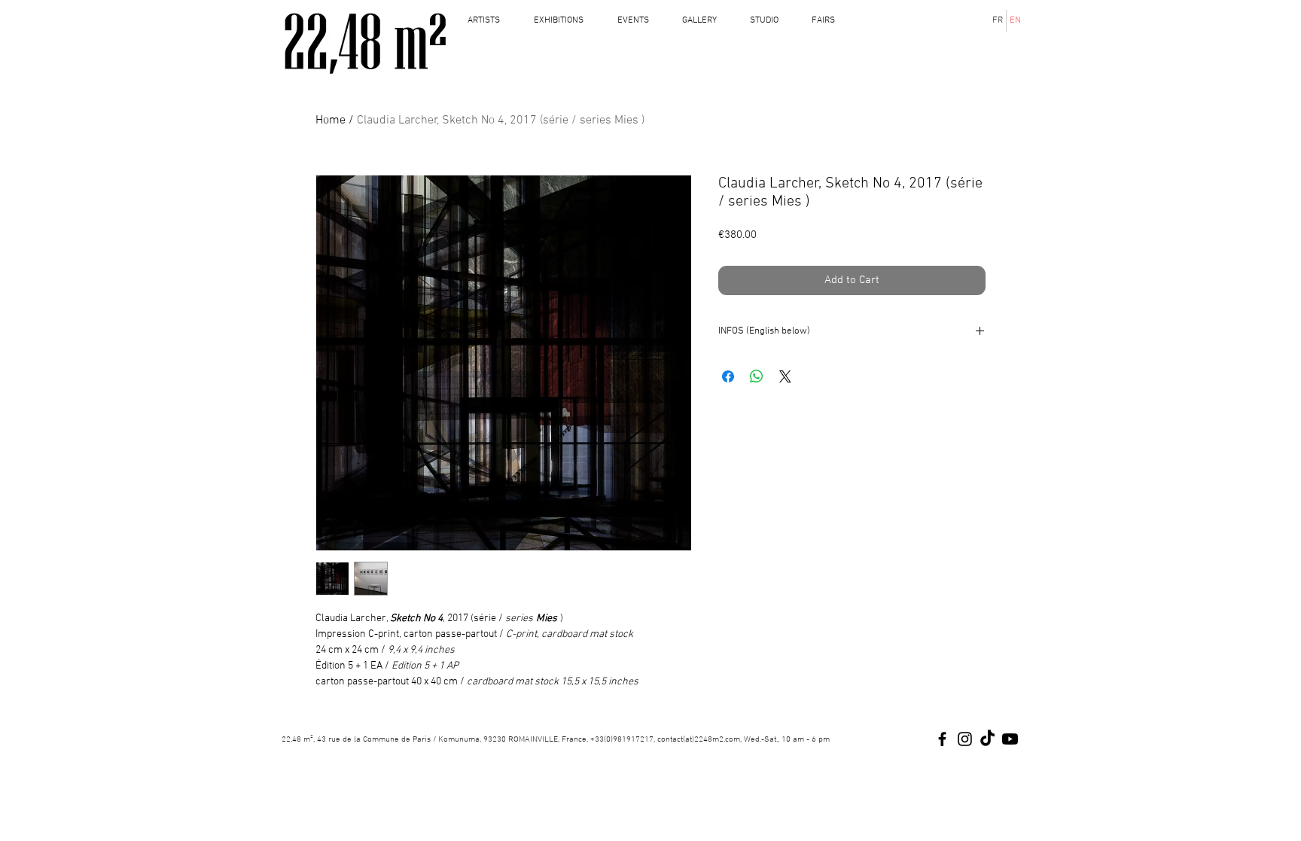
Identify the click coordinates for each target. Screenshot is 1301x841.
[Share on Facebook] (728, 376)
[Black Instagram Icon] (964, 739)
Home (330, 120)
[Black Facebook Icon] (942, 739)
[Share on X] (785, 376)
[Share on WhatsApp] (757, 376)
